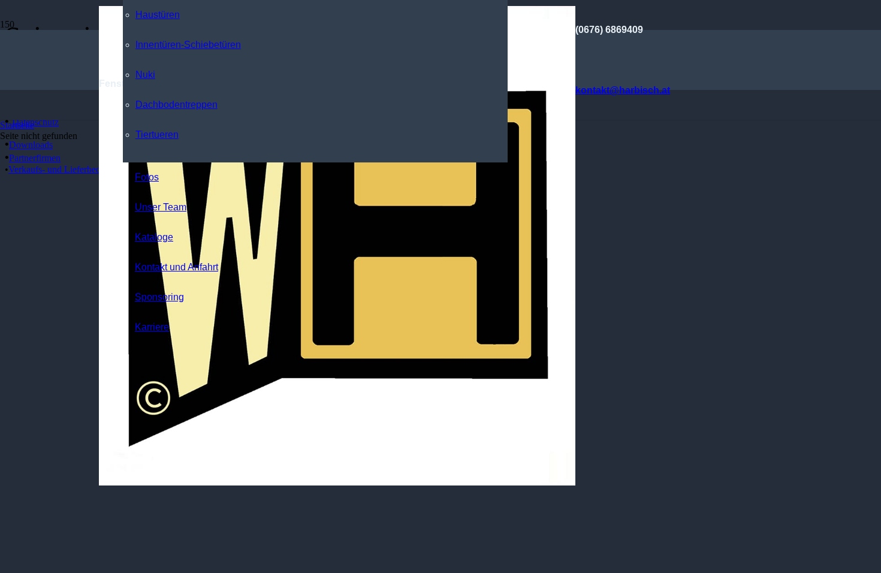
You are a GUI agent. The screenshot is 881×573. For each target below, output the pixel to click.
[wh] (337, 482)
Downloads (31, 145)
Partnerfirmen (35, 158)
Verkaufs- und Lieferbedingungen (72, 169)
